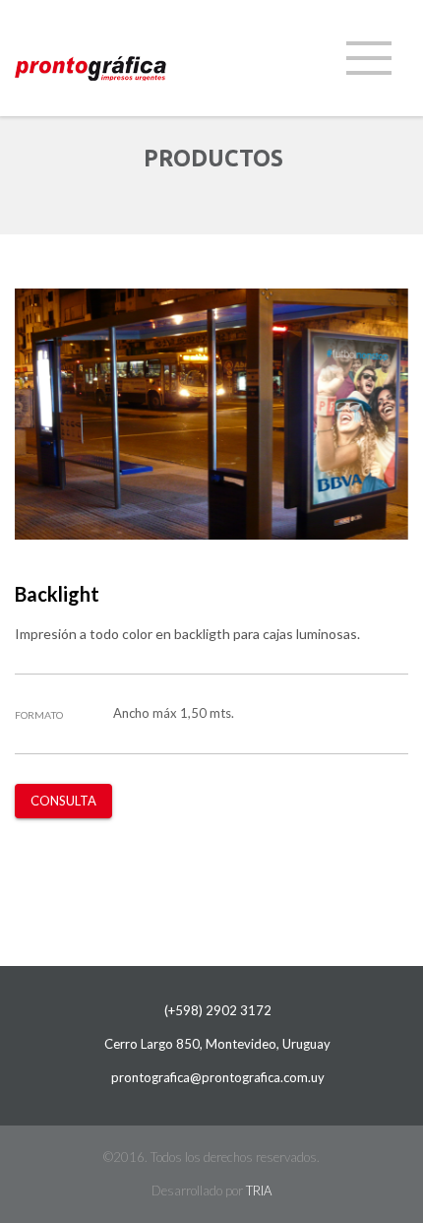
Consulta (63, 800)
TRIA (259, 1190)
